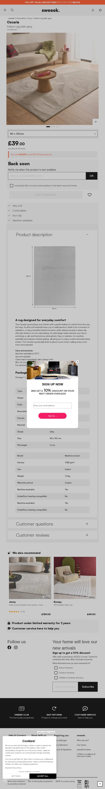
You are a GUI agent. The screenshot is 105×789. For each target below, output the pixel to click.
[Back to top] (99, 783)
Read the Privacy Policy (13, 768)
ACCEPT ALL (43, 776)
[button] (5, 779)
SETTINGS (16, 776)
